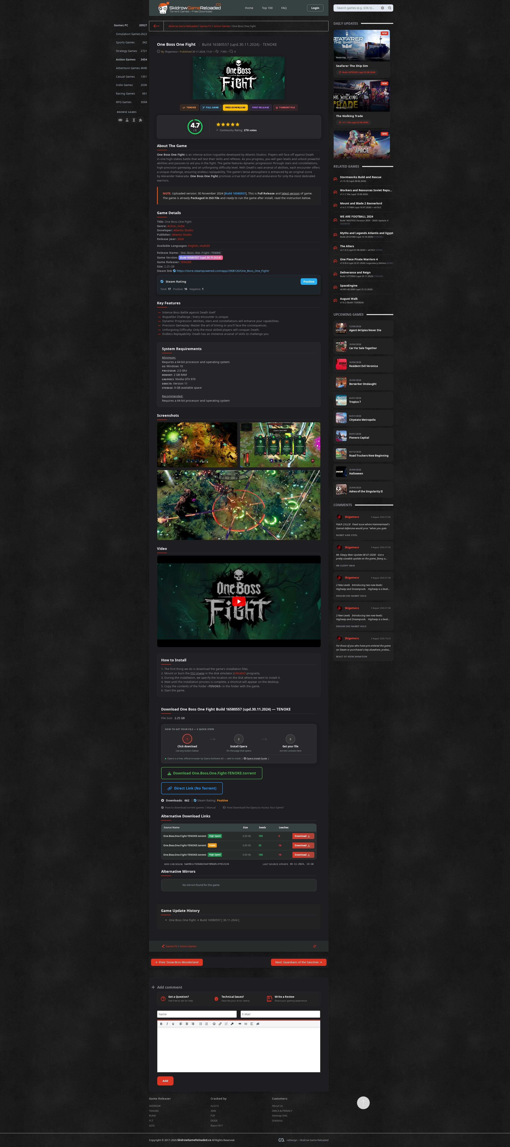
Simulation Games (131, 34)
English (193, 246)
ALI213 (215, 1106)
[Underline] (173, 1024)
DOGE (214, 1120)
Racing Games (131, 93)
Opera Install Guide (256, 758)
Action (171, 226)
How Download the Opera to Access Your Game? (255, 807)
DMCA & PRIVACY (282, 1111)
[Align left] (181, 1024)
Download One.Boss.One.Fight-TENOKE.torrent (214, 773)
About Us (277, 1106)
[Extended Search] (382, 8)
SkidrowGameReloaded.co (194, 1140)
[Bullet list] (201, 1024)
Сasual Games (131, 76)
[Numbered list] (207, 1024)
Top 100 (267, 8)
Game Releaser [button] (160, 1098)
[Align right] (193, 1024)
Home (249, 8)
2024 (180, 239)
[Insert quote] (240, 1024)
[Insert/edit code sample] (246, 1024)
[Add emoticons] (214, 1024)
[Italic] (167, 1024)
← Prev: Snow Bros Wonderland (176, 962)
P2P (213, 1115)
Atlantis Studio (183, 230)
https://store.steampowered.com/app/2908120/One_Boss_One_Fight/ (223, 271)
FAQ (284, 8)
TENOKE (185, 262)
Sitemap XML (280, 1115)
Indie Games (131, 85)
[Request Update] (314, 946)
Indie (181, 226)
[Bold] (161, 1024)
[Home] (156, 26)
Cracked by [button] (219, 1098)
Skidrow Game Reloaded (183, 26)
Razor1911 (217, 1125)
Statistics (277, 1120)
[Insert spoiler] (252, 1024)
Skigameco (171, 51)
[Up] (363, 1102)
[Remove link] (226, 1024)
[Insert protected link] (232, 1024)
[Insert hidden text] (258, 1024)
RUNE (152, 1115)
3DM (213, 1111)
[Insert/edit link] (220, 1024)
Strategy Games (131, 51)
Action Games (131, 59)
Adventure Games (131, 68)
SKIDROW (155, 1106)
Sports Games (131, 42)
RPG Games (131, 102)
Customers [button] (279, 1098)
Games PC (130, 25)
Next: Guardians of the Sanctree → (298, 962)
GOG (152, 1125)
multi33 (205, 246)
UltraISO (240, 673)
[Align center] (187, 1024)
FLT (151, 1120)
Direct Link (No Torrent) (195, 788)
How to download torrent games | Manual (190, 807)
